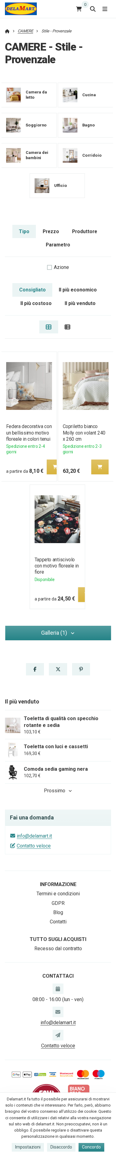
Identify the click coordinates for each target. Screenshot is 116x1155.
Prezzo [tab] (51, 231)
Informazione (58, 884)
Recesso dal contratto (58, 948)
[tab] (48, 326)
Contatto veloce (34, 846)
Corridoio (92, 155)
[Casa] (21, 9)
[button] (55, 467)
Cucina (89, 95)
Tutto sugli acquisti (58, 939)
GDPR (58, 903)
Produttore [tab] (84, 231)
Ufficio (60, 185)
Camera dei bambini (37, 155)
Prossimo (54, 791)
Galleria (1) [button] (54, 632)
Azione (61, 267)
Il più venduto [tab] (80, 303)
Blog (58, 912)
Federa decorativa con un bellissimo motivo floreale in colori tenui (28, 432)
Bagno (88, 125)
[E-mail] (58, 1012)
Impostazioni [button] (28, 1147)
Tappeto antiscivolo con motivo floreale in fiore (57, 566)
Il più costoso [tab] (36, 303)
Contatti (58, 922)
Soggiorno (36, 125)
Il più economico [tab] (78, 290)
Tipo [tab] (24, 231)
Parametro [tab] (58, 245)
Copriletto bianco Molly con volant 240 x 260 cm (84, 432)
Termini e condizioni (58, 894)
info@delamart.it (34, 836)
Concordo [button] (91, 1147)
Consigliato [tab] (32, 290)
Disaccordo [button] (61, 1147)
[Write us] (58, 1035)
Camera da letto (36, 95)
